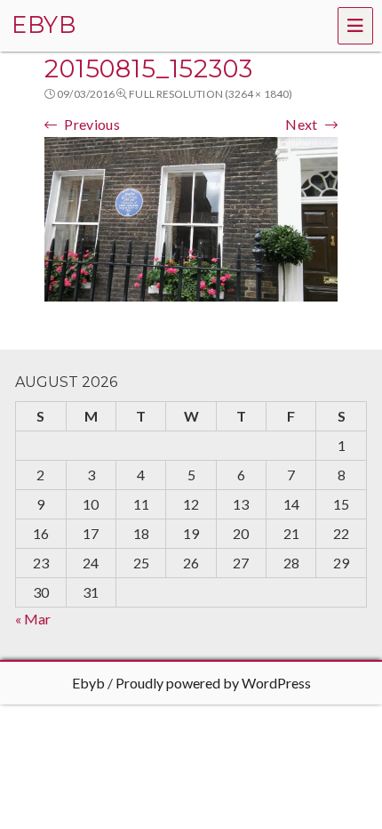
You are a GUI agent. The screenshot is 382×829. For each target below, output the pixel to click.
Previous (92, 124)
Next (301, 124)
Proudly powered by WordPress (213, 682)
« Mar (33, 618)
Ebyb (88, 682)
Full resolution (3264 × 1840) (210, 94)
